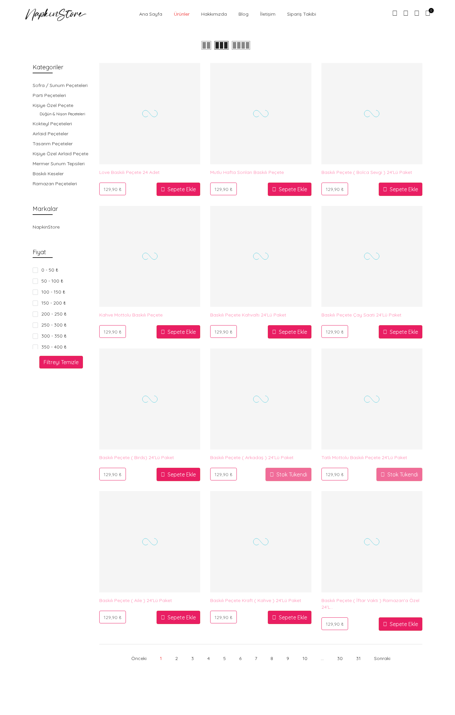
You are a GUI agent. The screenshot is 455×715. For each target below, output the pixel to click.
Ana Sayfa (150, 14)
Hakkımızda (214, 14)
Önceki (139, 658)
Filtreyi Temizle (61, 362)
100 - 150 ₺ (53, 292)
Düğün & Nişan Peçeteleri (62, 113)
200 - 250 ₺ (54, 314)
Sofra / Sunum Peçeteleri (60, 85)
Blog (243, 14)
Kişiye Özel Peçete (53, 105)
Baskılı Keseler (48, 174)
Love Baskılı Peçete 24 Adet (129, 172)
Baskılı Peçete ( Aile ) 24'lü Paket (135, 600)
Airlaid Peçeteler (50, 134)
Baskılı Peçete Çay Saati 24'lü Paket (361, 315)
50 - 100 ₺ (52, 281)
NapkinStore (46, 227)
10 (304, 658)
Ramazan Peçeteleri (55, 184)
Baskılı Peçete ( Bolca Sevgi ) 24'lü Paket (366, 172)
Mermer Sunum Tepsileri (59, 164)
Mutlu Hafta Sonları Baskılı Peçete (247, 172)
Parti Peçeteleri (49, 95)
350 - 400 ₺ (54, 347)
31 (358, 658)
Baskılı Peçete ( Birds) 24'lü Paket (136, 457)
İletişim (267, 14)
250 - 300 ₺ (54, 325)
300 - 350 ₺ (54, 336)
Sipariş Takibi (301, 14)
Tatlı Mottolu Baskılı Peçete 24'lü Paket (364, 457)
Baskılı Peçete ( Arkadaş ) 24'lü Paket (251, 457)
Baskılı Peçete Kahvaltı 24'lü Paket (248, 315)
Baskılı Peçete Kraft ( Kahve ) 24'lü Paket (255, 600)
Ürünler (182, 14)
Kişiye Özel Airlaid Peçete (60, 154)
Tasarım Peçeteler (53, 144)
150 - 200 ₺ (53, 303)
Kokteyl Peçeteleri (52, 124)
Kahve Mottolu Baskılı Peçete (131, 315)
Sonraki (382, 658)
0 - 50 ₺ (49, 270)
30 (340, 658)
